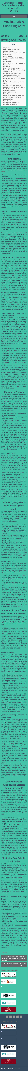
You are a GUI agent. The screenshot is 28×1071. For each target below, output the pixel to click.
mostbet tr (4, 952)
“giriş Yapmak (6, 48)
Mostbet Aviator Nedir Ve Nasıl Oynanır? (12, 77)
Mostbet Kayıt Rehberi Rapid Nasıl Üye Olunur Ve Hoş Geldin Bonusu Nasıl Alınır (14, 88)
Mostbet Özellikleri (7, 101)
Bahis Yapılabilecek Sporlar (9, 90)
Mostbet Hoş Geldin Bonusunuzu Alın (11, 102)
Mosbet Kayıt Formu (7, 56)
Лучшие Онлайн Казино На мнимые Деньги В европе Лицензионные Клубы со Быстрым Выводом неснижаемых (13, 958)
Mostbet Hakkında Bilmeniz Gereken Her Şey (13, 85)
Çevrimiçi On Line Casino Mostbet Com (11, 68)
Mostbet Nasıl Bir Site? (8, 51)
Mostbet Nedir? (6, 66)
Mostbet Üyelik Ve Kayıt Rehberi (10, 104)
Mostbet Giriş (6, 94)
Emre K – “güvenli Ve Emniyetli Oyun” (11, 49)
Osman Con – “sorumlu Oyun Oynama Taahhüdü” (14, 53)
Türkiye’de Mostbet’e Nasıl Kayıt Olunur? (12, 75)
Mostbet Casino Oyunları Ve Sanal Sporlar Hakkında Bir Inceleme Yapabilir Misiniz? (14, 96)
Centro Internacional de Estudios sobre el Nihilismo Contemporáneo (14, 5)
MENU (14, 16)
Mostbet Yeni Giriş (7, 61)
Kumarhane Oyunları (7, 54)
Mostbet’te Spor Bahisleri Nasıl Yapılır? (12, 73)
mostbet (3, 171)
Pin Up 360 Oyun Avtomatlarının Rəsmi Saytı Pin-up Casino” (15, 964)
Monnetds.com (17, 1069)
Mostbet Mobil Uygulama (8, 99)
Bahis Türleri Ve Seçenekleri (9, 92)
